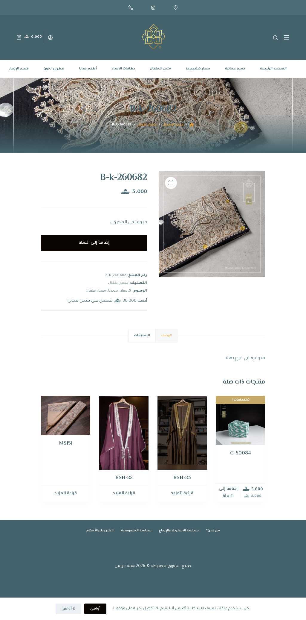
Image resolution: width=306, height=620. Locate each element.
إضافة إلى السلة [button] (228, 492)
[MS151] (65, 415)
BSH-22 (124, 478)
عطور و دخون (54, 69)
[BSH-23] (182, 433)
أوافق (95, 609)
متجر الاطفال (160, 69)
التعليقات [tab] (142, 335)
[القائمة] (286, 37)
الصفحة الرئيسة (273, 69)
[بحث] (275, 37)
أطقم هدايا (88, 69)
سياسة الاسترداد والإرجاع (179, 531)
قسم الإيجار (19, 69)
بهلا (123, 291)
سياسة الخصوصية (136, 531)
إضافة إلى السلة (94, 242)
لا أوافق (68, 609)
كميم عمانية (235, 69)
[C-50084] (240, 420)
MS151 (65, 443)
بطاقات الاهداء (123, 69)
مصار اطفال (118, 283)
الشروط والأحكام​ (100, 531)
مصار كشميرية (198, 69)
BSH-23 (182, 478)
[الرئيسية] (191, 125)
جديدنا (113, 291)
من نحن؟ (213, 531)
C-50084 (240, 453)
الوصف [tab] (166, 335)
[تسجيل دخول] (50, 37)
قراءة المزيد (182, 493)
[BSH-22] (124, 433)
